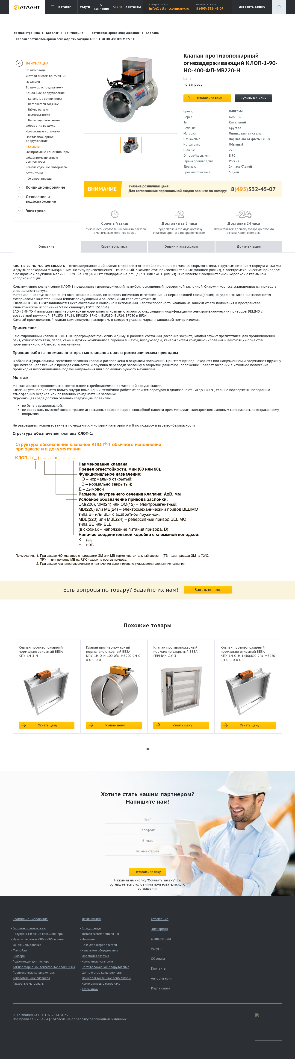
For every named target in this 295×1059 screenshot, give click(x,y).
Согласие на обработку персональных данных (89, 1019)
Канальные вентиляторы (45, 98)
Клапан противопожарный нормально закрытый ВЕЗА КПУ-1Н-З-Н (41, 651)
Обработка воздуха (41, 126)
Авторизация (161, 978)
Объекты (158, 959)
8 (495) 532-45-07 (209, 8)
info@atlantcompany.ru (169, 8)
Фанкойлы (20, 950)
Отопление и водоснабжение (41, 199)
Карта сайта (160, 988)
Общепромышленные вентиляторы (42, 160)
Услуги (85, 7)
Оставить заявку (252, 7)
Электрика (36, 210)
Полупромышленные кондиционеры (38, 934)
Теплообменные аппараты (31, 978)
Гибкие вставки (38, 109)
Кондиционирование (45, 187)
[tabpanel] (46, 691)
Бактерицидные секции (44, 120)
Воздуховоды (36, 70)
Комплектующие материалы (47, 167)
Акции (117, 7)
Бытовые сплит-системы (29, 928)
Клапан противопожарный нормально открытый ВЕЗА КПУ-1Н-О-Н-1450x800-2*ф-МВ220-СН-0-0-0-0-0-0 (248, 653)
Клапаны (152, 33)
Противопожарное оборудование (114, 33)
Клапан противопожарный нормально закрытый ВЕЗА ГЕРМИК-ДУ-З (175, 651)
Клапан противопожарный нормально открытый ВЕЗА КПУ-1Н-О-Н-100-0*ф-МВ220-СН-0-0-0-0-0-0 (114, 653)
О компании (101, 7)
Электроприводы (40, 178)
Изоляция (33, 82)
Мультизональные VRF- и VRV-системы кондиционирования (38, 942)
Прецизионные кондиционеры (34, 972)
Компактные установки (43, 131)
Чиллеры (19, 956)
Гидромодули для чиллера (31, 961)
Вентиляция (74, 33)
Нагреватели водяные (43, 104)
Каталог (52, 33)
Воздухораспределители (44, 87)
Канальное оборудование (45, 93)
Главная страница (26, 33)
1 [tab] (148, 749)
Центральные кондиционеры (48, 152)
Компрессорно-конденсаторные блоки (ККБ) (44, 967)
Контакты (133, 7)
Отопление (159, 919)
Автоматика (34, 173)
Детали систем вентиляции (46, 76)
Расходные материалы (28, 983)
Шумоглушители (39, 115)
